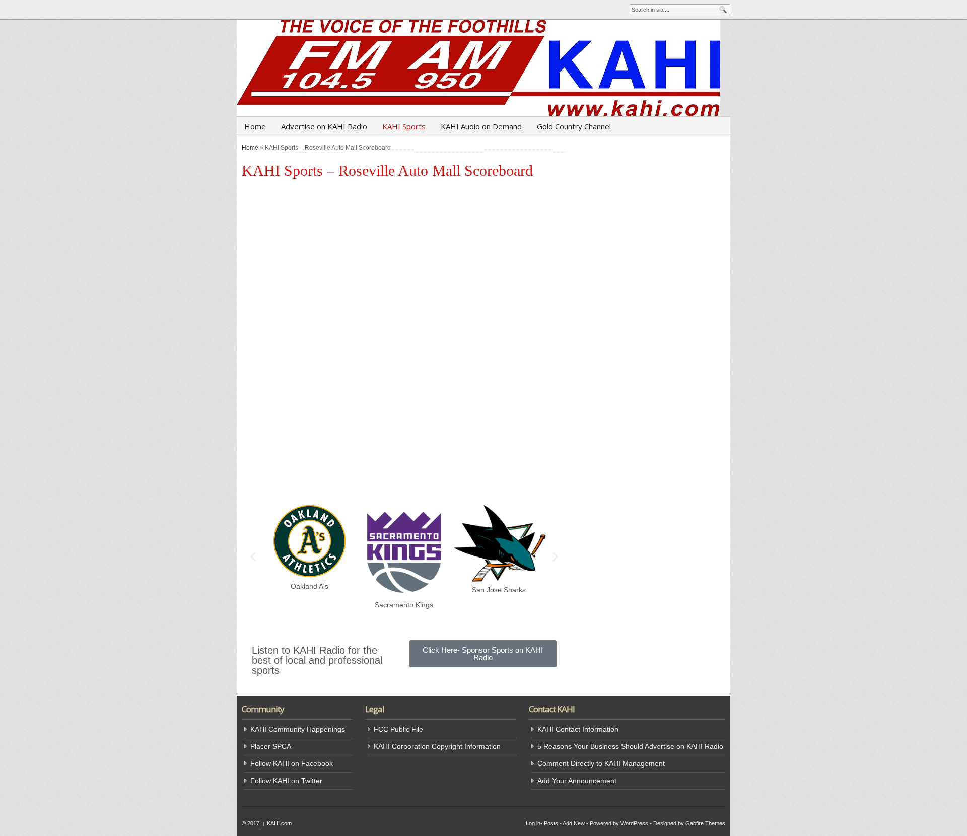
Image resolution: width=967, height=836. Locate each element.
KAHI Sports (404, 126)
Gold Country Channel (574, 126)
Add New (574, 823)
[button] (253, 556)
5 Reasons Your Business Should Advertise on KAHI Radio (630, 746)
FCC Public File (398, 729)
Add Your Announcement (576, 781)
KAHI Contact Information (577, 729)
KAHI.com (277, 823)
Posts (551, 823)
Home (255, 126)
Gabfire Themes (705, 823)
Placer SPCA (270, 746)
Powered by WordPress (619, 823)
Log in (533, 823)
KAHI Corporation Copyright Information (437, 746)
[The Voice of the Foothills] (483, 68)
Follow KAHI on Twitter (286, 781)
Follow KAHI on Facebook (291, 763)
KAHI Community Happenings (297, 729)
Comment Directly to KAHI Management (601, 763)
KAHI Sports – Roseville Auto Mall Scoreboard (387, 170)
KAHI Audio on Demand (481, 126)
